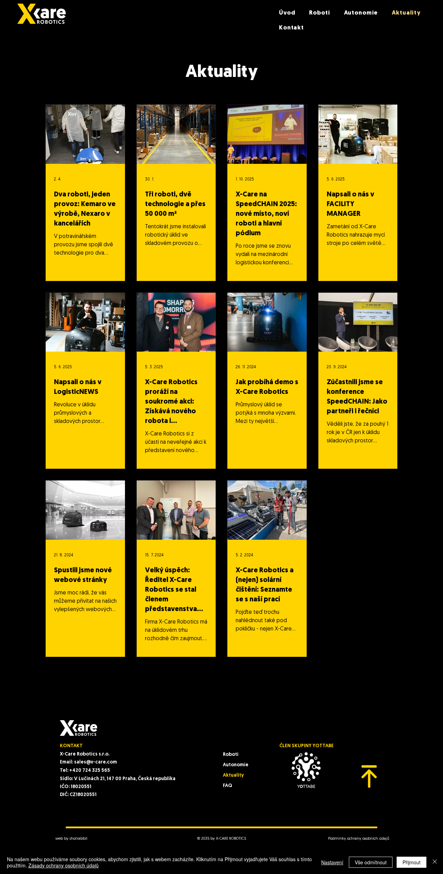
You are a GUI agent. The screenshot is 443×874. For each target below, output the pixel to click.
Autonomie (235, 765)
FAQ (227, 785)
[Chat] (369, 776)
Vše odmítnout (371, 862)
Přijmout (412, 862)
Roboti (230, 754)
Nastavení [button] (332, 862)
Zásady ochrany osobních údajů (63, 865)
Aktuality (233, 775)
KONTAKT (71, 746)
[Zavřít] (435, 862)
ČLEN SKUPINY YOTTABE (306, 746)
